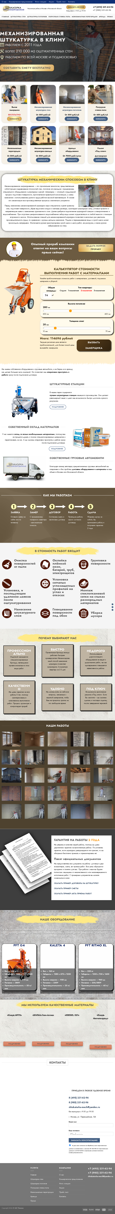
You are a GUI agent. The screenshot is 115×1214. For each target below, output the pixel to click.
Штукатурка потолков (37, 17)
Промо (110, 17)
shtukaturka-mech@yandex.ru (84, 1107)
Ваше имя (72, 1122)
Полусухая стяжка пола (59, 17)
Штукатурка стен (18, 17)
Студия (63, 290)
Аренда (102, 17)
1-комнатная (73, 290)
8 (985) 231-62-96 (78, 1102)
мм (63, 323)
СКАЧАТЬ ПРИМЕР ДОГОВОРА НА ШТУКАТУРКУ (76, 883)
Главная (5, 17)
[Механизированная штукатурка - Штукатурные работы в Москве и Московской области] (13, 8)
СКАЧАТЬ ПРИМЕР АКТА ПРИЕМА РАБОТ (73, 893)
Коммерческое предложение (20, 1)
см (64, 305)
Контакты (71, 1)
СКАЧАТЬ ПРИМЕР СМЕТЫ (66, 888)
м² (51, 291)
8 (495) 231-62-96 (79, 1097)
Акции (51, 1)
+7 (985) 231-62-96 (101, 10)
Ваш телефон (74, 1130)
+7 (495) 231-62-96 (102, 7)
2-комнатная (86, 290)
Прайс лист (61, 1)
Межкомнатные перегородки (84, 17)
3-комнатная (99, 290)
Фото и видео (40, 1)
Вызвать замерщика (93, 345)
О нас (4, 1)
